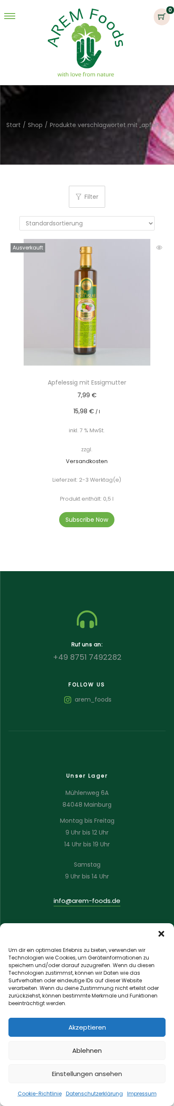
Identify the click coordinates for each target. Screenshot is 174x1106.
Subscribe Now (86, 519)
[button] (161, 934)
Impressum (142, 1093)
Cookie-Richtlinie (40, 1093)
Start (13, 125)
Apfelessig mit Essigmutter (87, 382)
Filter (91, 196)
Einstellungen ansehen (87, 1073)
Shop (35, 125)
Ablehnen (87, 1050)
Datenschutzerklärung (94, 1093)
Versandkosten (87, 461)
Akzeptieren (87, 1027)
